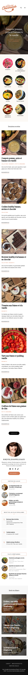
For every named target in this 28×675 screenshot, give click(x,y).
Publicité (17, 630)
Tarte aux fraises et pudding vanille (13, 357)
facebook (15, 469)
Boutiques (17, 652)
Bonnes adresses (8, 608)
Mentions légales (14, 666)
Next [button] (26, 35)
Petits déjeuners (14, 41)
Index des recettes (17, 663)
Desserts (17, 40)
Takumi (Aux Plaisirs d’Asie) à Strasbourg (12, 626)
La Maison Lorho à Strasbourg (11, 648)
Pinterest (10, 469)
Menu (24, 7)
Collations (10, 40)
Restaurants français (10, 610)
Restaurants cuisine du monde (12, 631)
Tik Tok (18, 469)
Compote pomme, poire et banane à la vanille (14, 32)
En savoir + (14, 473)
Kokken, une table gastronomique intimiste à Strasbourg (14, 604)
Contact (8, 663)
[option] (14, 35)
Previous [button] (2, 35)
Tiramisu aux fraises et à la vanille (12, 306)
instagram (13, 469)
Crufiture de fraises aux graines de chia (14, 407)
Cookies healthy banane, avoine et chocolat (11, 208)
